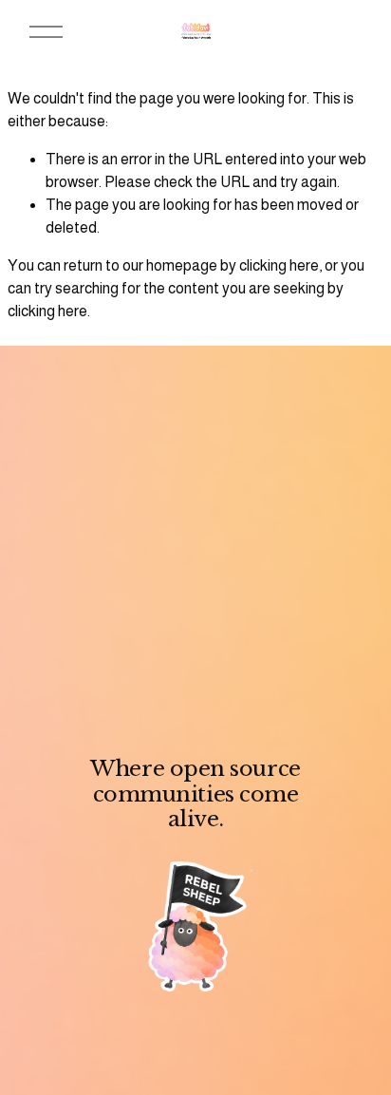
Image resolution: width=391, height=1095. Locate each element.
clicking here (279, 265)
